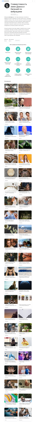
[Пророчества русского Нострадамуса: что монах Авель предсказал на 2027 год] (11, 132)
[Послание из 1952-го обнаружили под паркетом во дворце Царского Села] (25, 90)
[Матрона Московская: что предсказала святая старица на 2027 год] (25, 174)
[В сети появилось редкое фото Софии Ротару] (25, 358)
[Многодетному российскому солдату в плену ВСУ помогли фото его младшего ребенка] (11, 90)
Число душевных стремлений (28, 64)
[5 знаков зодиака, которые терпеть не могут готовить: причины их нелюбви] (11, 118)
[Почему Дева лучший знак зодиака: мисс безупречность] (25, 414)
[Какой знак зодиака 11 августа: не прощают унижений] (25, 372)
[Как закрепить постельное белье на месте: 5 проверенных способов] (11, 189)
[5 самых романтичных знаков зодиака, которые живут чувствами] (11, 259)
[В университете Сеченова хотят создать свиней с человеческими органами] (11, 160)
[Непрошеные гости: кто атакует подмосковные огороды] (11, 146)
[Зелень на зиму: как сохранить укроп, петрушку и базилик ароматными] (11, 104)
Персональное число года (8, 63)
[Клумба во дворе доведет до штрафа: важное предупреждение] (25, 329)
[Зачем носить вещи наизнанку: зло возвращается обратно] (25, 344)
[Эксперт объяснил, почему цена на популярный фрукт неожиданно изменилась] (11, 400)
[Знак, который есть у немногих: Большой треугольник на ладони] (25, 160)
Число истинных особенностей (8, 75)
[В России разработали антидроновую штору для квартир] (25, 315)
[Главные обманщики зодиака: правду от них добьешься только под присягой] (25, 118)
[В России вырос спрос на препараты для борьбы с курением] (11, 217)
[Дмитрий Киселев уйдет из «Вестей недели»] (25, 132)
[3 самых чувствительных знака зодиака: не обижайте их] (25, 203)
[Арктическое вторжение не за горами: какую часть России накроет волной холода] (25, 273)
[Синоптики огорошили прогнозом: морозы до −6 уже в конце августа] (11, 344)
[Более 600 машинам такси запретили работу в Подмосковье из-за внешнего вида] (11, 414)
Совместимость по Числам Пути (18, 75)
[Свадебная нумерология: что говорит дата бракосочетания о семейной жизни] (11, 203)
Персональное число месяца (28, 53)
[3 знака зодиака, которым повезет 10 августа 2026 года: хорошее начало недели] (25, 400)
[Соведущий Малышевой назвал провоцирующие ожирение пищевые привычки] (11, 174)
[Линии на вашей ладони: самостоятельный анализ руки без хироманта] (11, 372)
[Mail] (3, 1)
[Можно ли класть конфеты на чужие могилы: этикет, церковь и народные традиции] (25, 217)
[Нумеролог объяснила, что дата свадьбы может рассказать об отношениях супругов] (11, 245)
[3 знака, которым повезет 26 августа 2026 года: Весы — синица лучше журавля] (25, 189)
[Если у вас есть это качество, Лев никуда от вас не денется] (11, 386)
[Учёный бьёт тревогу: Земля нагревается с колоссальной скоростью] (25, 287)
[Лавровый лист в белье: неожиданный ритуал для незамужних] (11, 231)
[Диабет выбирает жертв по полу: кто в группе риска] (25, 386)
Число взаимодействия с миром (18, 64)
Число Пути (7, 52)
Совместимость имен (28, 75)
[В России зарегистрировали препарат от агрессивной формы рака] (11, 358)
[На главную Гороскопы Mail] (6, 1)
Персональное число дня (18, 53)
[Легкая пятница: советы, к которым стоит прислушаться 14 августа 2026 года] (25, 231)
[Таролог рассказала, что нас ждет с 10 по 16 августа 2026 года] (25, 301)
